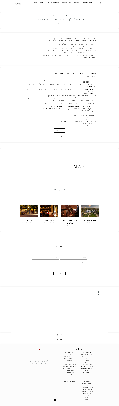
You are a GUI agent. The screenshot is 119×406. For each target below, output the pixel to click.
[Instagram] (100, 3)
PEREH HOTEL (90, 220)
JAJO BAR (29, 220)
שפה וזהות (76, 3)
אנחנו (86, 397)
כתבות (41, 3)
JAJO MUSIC (87, 399)
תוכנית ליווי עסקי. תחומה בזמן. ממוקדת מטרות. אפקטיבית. (86, 356)
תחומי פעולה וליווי (87, 3)
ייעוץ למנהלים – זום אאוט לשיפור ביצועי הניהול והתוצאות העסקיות (86, 382)
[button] (59, 292)
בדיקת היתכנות (86, 395)
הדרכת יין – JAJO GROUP (70, 374)
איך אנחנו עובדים (66, 3)
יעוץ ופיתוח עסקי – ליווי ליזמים (86, 378)
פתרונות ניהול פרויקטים (86, 364)
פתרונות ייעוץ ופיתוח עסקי (87, 366)
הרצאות (86, 386)
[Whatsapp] (104, 3)
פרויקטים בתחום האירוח (53, 3)
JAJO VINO (49, 220)
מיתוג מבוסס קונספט (86, 372)
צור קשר (87, 362)
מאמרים (35, 3)
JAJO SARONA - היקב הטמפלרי (69, 221)
